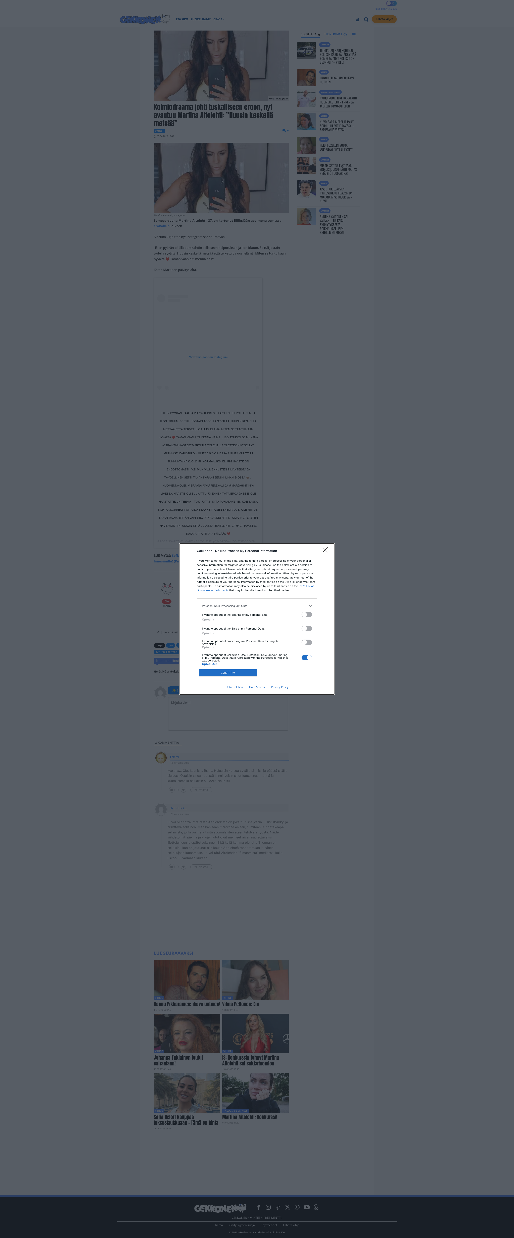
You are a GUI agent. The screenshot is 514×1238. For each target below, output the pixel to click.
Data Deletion (234, 687)
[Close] (326, 551)
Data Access (257, 687)
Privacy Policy (280, 687)
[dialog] (257, 619)
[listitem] (257, 606)
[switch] (307, 614)
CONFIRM (228, 672)
